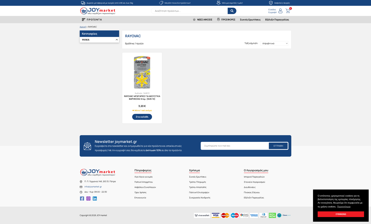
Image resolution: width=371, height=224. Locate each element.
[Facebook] (82, 198)
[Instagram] (88, 198)
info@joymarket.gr (93, 186)
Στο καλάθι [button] (142, 116)
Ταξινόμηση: (251, 43)
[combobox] (193, 11)
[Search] (232, 11)
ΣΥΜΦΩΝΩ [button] (341, 214)
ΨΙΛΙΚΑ (85, 39)
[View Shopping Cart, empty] (287, 11)
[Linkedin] (94, 198)
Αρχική (83, 26)
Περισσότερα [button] (343, 206)
